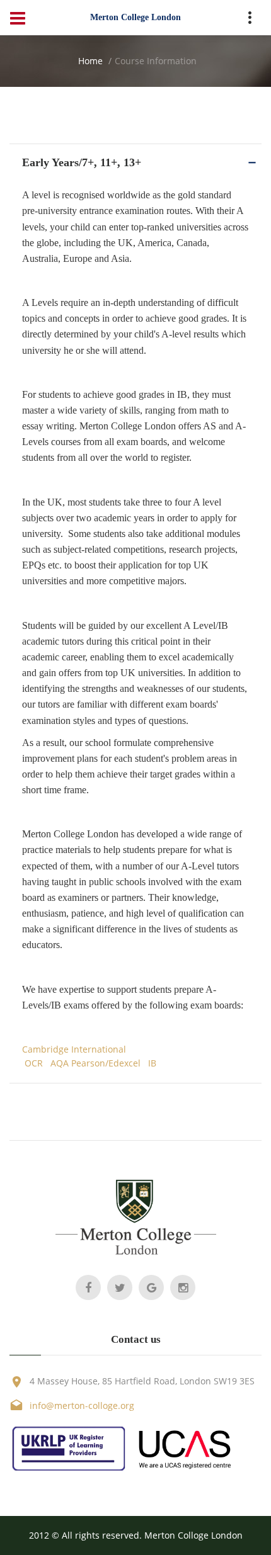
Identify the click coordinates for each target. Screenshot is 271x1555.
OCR (34, 1063)
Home (90, 61)
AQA (59, 1063)
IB (152, 1063)
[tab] (135, 162)
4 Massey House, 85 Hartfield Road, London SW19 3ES (142, 1381)
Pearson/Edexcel (107, 1063)
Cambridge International (74, 1049)
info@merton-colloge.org (82, 1405)
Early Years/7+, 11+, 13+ (81, 162)
